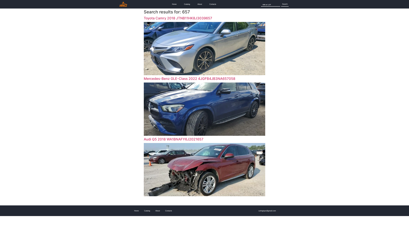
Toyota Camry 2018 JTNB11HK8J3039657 (178, 18)
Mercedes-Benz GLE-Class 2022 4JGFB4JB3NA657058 (189, 79)
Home (174, 4)
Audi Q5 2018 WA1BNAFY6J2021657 (173, 139)
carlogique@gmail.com (267, 211)
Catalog (187, 4)
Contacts (212, 4)
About (199, 4)
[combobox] (270, 4)
